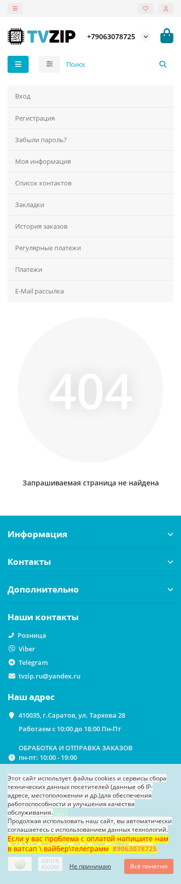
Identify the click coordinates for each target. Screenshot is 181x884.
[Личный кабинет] (165, 8)
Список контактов (43, 182)
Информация (37, 534)
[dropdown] (15, 8)
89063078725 (135, 848)
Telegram (33, 662)
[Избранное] (145, 8)
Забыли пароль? (41, 139)
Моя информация (43, 161)
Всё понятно (148, 866)
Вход (22, 96)
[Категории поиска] (49, 64)
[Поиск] (163, 64)
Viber (27, 648)
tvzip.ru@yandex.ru (49, 675)
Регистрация (35, 118)
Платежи (28, 269)
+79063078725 (111, 36)
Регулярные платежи (48, 247)
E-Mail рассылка (39, 291)
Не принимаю (90, 866)
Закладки (29, 204)
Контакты (29, 561)
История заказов (41, 226)
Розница (32, 635)
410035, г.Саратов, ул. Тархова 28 (72, 715)
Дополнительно (43, 589)
